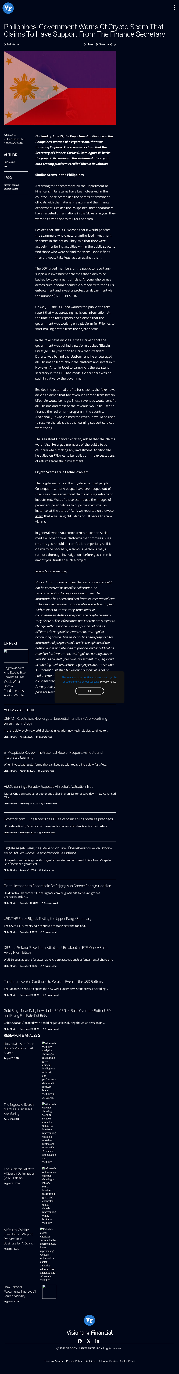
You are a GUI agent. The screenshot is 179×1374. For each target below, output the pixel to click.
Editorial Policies (108, 1361)
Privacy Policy (108, 681)
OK (89, 691)
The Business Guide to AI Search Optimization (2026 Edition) (19, 1173)
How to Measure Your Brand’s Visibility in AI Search (18, 1048)
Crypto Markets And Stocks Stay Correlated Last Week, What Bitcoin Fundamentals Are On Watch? (15, 681)
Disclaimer (90, 1361)
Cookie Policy (127, 1361)
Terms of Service (54, 1361)
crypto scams (11, 188)
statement (68, 186)
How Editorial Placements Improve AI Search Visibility (20, 1291)
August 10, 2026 (12, 1183)
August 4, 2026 (11, 1301)
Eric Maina (9, 162)
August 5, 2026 (11, 1248)
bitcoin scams (11, 185)
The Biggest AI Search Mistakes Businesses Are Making (19, 1109)
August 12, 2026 (11, 1119)
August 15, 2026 (11, 1058)
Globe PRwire (10, 737)
